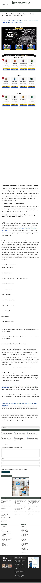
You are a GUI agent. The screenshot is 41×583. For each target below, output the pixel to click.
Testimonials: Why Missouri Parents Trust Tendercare (7, 439)
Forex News (4, 534)
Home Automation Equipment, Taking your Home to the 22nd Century (20, 567)
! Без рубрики (4, 526)
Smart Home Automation (7, 580)
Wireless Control (5, 545)
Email (3, 461)
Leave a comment (5, 427)
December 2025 (25, 530)
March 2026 (24, 526)
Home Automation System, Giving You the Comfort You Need (19, 571)
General (3, 536)
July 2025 (23, 536)
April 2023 (24, 547)
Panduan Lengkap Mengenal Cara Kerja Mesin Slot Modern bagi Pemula (33, 439)
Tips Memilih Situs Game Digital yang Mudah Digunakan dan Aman (20, 434)
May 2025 (23, 538)
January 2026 (24, 529)
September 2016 (25, 549)
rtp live (3, 570)
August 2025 (24, 535)
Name (3, 458)
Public (3, 543)
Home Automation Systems (6, 538)
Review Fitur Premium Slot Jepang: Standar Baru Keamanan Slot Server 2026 (7, 518)
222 (2, 529)
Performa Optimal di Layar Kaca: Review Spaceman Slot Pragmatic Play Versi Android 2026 (20, 439)
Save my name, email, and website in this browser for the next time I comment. (14, 469)
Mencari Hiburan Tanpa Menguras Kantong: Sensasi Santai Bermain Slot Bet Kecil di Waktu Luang (33, 434)
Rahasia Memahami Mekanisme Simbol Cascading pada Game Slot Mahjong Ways (7, 513)
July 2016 (23, 552)
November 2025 (25, 531)
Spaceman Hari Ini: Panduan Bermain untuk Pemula (7, 434)
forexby (3, 535)
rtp (0, 582)
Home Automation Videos (6, 539)
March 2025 (24, 540)
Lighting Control (4, 540)
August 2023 (24, 544)
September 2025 (25, 534)
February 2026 (24, 527)
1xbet (3, 527)
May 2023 (23, 545)
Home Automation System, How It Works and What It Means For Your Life (19, 575)
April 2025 (24, 539)
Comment (3, 448)
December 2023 (25, 543)
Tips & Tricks (4, 544)
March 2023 (24, 548)
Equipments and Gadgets (6, 531)
